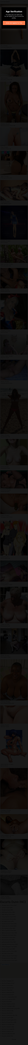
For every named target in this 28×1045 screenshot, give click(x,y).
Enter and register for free (14, 23)
